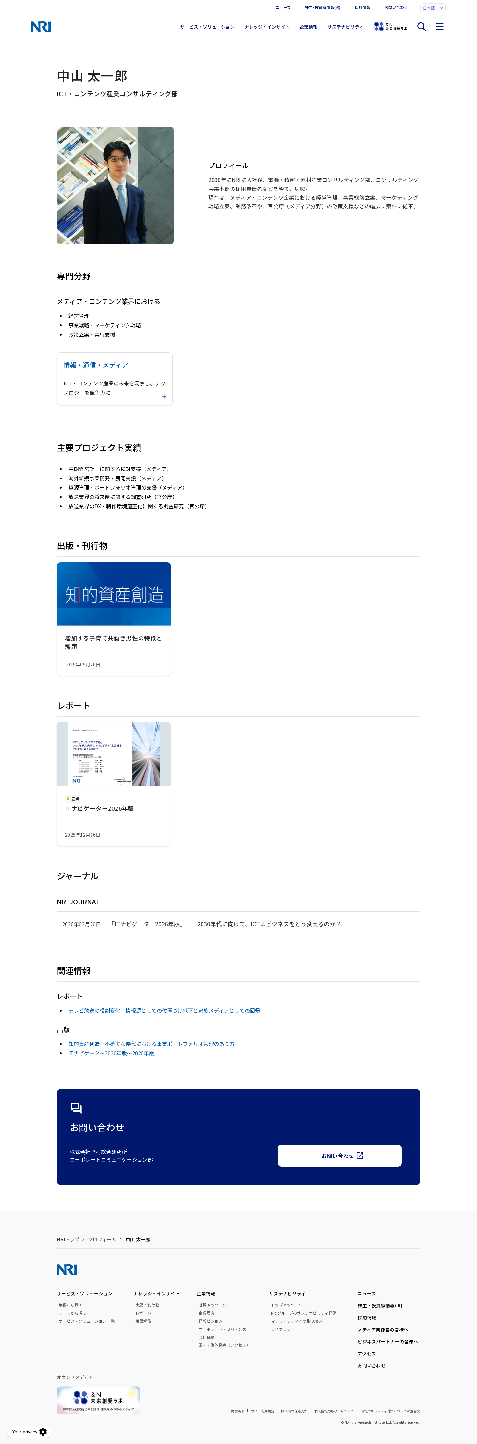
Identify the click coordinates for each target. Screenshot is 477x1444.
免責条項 (237, 1410)
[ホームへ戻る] (41, 26)
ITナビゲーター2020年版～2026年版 (111, 1053)
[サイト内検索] (421, 26)
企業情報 (309, 26)
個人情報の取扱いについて (334, 1410)
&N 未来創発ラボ (390, 26)
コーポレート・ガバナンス (222, 1329)
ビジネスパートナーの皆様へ (388, 1341)
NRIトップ (68, 1239)
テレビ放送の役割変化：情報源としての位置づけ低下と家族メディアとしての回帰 (164, 1010)
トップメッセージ (287, 1304)
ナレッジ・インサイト (267, 26)
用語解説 (143, 1321)
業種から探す (71, 1304)
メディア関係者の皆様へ (383, 1329)
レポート (143, 1313)
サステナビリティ (345, 26)
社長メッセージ (212, 1304)
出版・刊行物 (147, 1304)
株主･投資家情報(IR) (322, 7)
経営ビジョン (211, 1321)
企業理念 (206, 1313)
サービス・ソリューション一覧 (87, 1321)
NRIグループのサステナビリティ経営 (303, 1313)
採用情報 (362, 7)
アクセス (367, 1353)
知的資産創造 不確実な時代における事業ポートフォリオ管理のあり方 (151, 1044)
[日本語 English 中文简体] (433, 8)
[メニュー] (439, 26)
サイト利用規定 (262, 1410)
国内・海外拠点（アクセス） (224, 1345)
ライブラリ (281, 1329)
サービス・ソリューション (207, 26)
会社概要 (206, 1337)
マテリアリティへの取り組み (297, 1321)
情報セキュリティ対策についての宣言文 (390, 1410)
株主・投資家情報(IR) (380, 1305)
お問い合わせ (396, 7)
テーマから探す (73, 1313)
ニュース (283, 7)
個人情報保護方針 (294, 1410)
